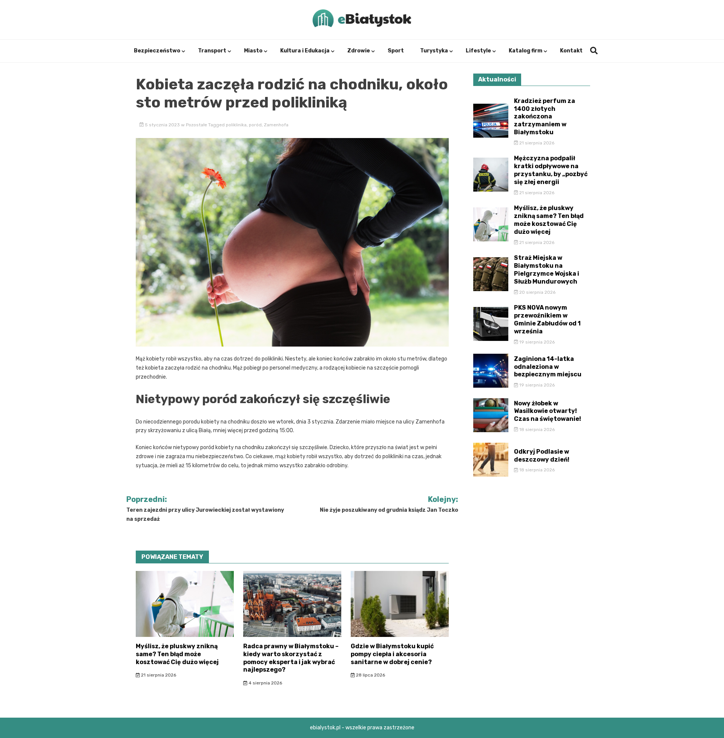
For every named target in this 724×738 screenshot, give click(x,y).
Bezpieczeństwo (157, 51)
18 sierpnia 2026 (536, 429)
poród (255, 124)
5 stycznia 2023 (162, 124)
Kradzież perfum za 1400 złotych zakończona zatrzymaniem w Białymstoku (544, 116)
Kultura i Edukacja (305, 51)
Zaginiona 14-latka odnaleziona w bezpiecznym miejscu (547, 366)
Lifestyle (478, 51)
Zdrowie (358, 51)
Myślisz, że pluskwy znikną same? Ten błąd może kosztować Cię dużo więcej (177, 654)
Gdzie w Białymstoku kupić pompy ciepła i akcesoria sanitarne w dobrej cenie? (392, 654)
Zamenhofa (276, 124)
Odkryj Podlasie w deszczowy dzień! (541, 455)
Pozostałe (196, 124)
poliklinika (236, 124)
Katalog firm (525, 51)
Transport (212, 51)
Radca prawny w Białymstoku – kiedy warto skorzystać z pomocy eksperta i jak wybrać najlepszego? (291, 658)
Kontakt (571, 51)
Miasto (253, 51)
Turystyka (434, 51)
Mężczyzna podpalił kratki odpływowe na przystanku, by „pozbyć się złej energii (550, 170)
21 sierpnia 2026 (158, 675)
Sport (396, 51)
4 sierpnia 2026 (264, 683)
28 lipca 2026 (370, 675)
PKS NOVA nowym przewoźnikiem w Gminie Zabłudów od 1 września (547, 319)
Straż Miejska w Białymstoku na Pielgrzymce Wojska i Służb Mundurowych (546, 269)
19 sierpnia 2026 (536, 342)
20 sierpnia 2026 (536, 292)
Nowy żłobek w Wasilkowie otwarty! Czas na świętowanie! (547, 411)
